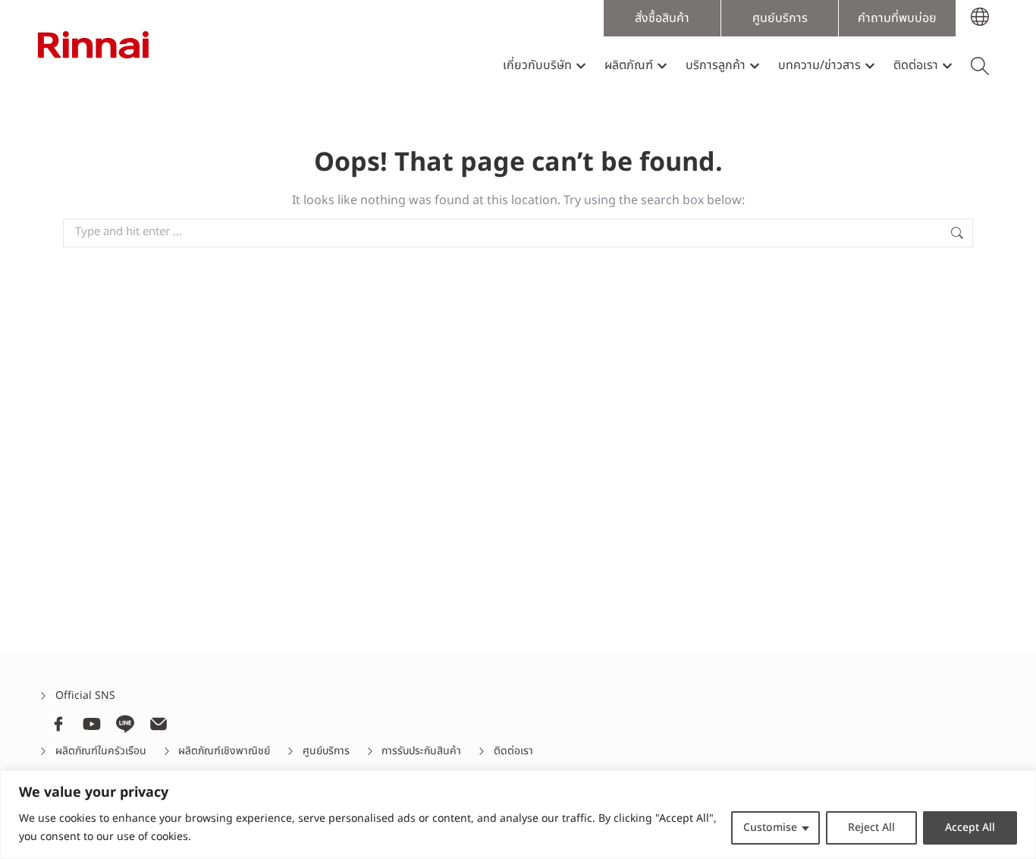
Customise (770, 827)
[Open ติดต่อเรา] (947, 66)
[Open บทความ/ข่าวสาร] (870, 66)
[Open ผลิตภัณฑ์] (662, 66)
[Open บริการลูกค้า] (754, 66)
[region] (518, 814)
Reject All (871, 827)
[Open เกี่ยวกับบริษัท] (581, 66)
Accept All (970, 827)
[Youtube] (92, 724)
